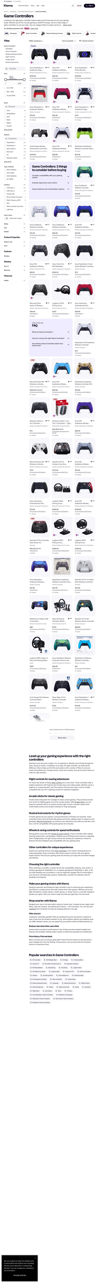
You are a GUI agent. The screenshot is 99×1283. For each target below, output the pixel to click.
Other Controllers (11, 51)
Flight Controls (10, 57)
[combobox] (69, 40)
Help (42, 5)
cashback (32, 909)
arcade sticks (79, 802)
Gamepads (9, 49)
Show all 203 (8, 129)
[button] (79, 6)
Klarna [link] (6, 11)
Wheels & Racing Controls (14, 54)
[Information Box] (42, 41)
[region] (20, 1268)
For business (17, 1)
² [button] (56, 117)
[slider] (5, 79)
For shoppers (8, 1)
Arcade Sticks (10, 59)
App (38, 5)
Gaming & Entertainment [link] (25, 11)
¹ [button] (38, 78)
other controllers (61, 851)
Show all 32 (7, 161)
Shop (32, 5)
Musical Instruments (12, 62)
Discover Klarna (23, 5)
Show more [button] (62, 738)
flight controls (57, 783)
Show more (67, 25)
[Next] (92, 33)
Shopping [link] (13, 11)
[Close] (35, 1258)
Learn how (34, 28)
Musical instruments (44, 821)
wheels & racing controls (60, 834)
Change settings (19, 1275)
